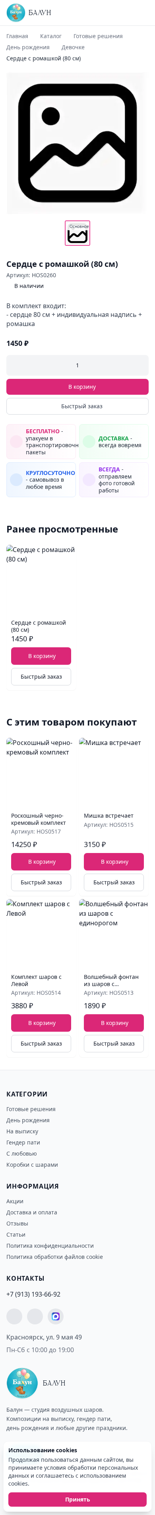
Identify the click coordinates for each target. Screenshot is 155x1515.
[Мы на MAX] (56, 1316)
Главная (17, 36)
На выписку (22, 1131)
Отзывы (17, 1223)
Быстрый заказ (82, 406)
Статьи (15, 1234)
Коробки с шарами (32, 1164)
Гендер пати (23, 1142)
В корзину (82, 386)
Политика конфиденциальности (50, 1245)
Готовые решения (98, 36)
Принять (77, 1499)
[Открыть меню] (140, 12)
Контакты (25, 1278)
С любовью (21, 1153)
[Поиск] (125, 15)
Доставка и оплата (31, 1212)
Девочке (73, 47)
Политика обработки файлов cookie (54, 1256)
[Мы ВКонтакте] (35, 1316)
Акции (14, 1201)
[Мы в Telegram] (14, 1316)
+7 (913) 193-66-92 (33, 1294)
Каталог (51, 36)
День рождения (28, 47)
